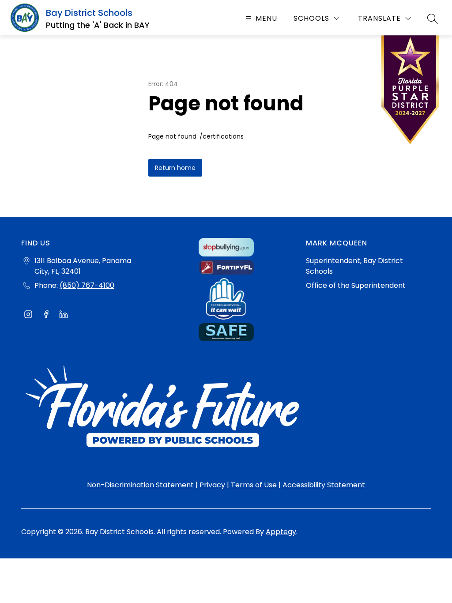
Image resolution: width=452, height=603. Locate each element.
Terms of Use (254, 485)
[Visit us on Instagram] (28, 316)
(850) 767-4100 (87, 285)
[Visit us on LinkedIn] (63, 316)
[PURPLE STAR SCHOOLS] (410, 92)
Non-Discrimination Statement (140, 485)
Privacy (213, 485)
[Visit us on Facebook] (46, 316)
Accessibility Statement (323, 485)
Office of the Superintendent (356, 285)
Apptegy (281, 532)
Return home (175, 167)
